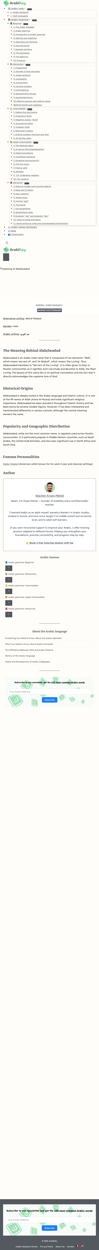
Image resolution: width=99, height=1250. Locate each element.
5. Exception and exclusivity (26, 160)
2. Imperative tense (23, 116)
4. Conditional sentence (24, 157)
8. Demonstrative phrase (25, 94)
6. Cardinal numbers (23, 86)
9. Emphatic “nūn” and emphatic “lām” (31, 216)
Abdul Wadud (10, 464)
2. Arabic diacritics (22, 31)
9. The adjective (21, 56)
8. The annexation (22, 53)
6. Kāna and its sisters (23, 131)
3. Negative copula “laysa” (26, 119)
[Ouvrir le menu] (6, 257)
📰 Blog (12, 230)
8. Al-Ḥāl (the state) (22, 138)
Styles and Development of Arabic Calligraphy (27, 661)
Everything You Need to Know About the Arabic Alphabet (33, 638)
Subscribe (50, 700)
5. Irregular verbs (22, 127)
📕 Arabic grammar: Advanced (20, 608)
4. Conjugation (20, 79)
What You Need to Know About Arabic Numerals (29, 644)
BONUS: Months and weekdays (28, 105)
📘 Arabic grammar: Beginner (19, 562)
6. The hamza (19, 205)
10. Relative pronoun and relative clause (32, 101)
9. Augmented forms (23, 97)
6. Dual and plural (21, 45)
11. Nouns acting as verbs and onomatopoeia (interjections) (41, 223)
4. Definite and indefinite (25, 38)
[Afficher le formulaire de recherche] (7, 243)
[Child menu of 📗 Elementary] (28, 65)
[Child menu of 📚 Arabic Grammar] (34, 20)
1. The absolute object (24, 145)
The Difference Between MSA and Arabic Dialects (29, 650)
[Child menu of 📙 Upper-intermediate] (36, 142)
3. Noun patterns (21, 194)
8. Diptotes (18, 171)
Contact (70, 1246)
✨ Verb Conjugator (19, 16)
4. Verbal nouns (21, 197)
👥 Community (16, 234)
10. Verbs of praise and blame (27, 219)
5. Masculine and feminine (26, 42)
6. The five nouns (21, 164)
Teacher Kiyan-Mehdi (49, 495)
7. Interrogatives (21, 90)
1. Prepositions (20, 68)
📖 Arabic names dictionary (22, 227)
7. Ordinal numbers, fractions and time (31, 134)
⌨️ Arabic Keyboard (19, 12)
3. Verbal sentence (22, 75)
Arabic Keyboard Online (27, 1246)
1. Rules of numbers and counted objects (32, 186)
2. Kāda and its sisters (23, 190)
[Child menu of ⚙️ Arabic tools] (29, 9)
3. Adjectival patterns (23, 153)
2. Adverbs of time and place (27, 71)
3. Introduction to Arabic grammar (29, 34)
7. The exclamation (22, 208)
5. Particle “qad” (21, 201)
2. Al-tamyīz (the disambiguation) (29, 149)
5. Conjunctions (21, 82)
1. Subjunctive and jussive (25, 112)
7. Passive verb (20, 168)
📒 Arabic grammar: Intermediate (21, 585)
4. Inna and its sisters (23, 123)
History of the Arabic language (20, 655)
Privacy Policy (46, 1246)
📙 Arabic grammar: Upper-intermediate (24, 597)
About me (60, 1246)
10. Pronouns (19, 60)
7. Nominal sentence (23, 49)
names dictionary (49, 310)
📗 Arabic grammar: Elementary (20, 574)
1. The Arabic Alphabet (24, 27)
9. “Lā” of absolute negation (26, 175)
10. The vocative (21, 179)
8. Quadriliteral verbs (23, 212)
